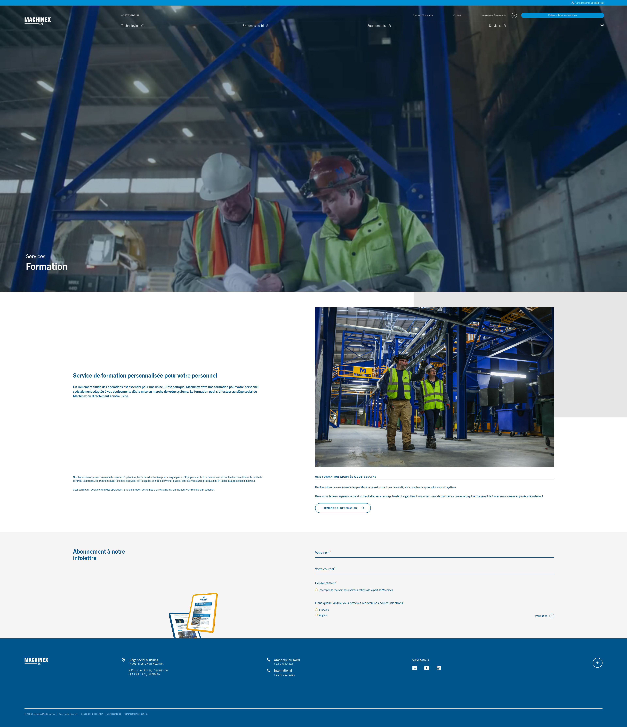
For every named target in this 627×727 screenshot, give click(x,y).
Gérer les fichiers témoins (136, 713)
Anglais (323, 615)
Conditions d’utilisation (92, 713)
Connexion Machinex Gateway (589, 2)
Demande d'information (340, 507)
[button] (42, 21)
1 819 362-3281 (283, 664)
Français (324, 609)
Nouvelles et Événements (494, 15)
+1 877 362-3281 (284, 674)
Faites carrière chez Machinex (562, 15)
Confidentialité (114, 713)
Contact (457, 15)
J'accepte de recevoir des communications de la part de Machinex (356, 589)
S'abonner (541, 616)
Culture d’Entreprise (423, 15)
